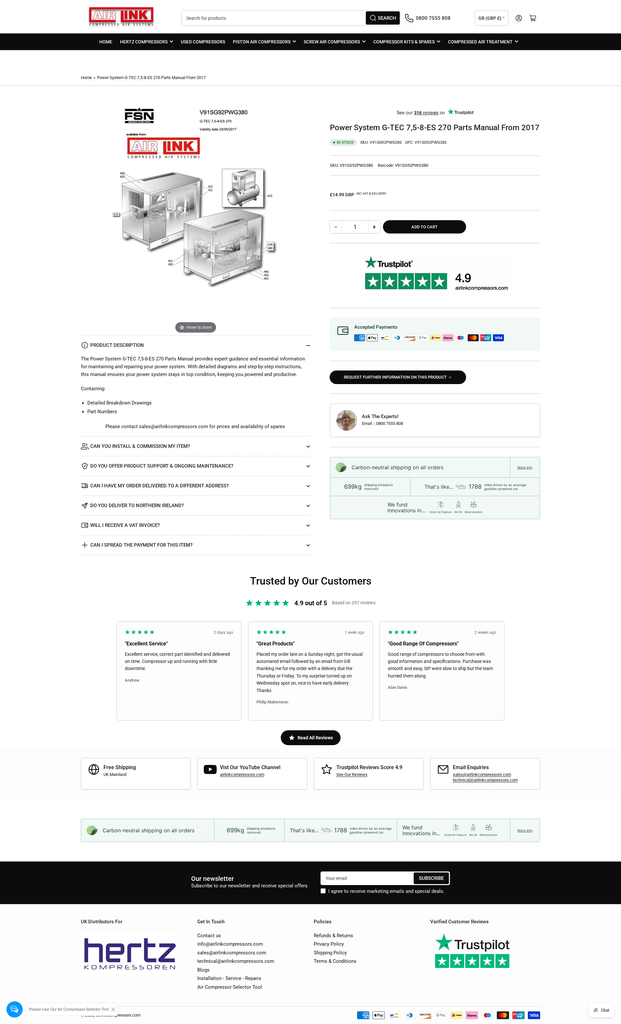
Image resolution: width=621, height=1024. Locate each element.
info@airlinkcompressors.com (230, 944)
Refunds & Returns (333, 936)
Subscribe (431, 878)
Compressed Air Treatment (480, 41)
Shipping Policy (330, 953)
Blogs (203, 970)
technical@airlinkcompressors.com (485, 780)
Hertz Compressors (144, 41)
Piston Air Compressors (261, 41)
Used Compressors (203, 41)
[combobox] (291, 18)
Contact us (209, 936)
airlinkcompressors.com (242, 774)
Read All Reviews (315, 737)
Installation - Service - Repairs (229, 978)
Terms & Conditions (335, 961)
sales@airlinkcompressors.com (173, 426)
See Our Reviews (351, 774)
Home (105, 41)
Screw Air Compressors (332, 41)
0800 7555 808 (389, 423)
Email (367, 423)
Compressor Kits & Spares (404, 41)
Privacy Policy (329, 944)
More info (525, 467)
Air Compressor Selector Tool (229, 987)
